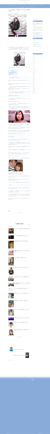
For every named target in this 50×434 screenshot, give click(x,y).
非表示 (13, 70)
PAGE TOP (25, 377)
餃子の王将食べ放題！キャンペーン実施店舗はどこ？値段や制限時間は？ (37, 36)
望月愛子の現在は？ (11, 73)
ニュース (34, 67)
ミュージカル (34, 70)
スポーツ (34, 61)
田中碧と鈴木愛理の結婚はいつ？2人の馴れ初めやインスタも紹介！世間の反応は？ (37, 27)
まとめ (10, 74)
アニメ (34, 55)
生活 (33, 82)
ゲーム (34, 58)
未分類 (34, 79)
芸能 (33, 85)
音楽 (33, 91)
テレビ (34, 64)
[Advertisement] (19, 41)
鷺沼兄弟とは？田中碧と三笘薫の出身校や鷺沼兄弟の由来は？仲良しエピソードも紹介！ (37, 30)
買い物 (34, 88)
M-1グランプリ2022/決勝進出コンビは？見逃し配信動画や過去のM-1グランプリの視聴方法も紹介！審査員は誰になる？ (37, 33)
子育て (34, 73)
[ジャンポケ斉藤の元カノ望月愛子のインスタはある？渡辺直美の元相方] (18, 223)
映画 (33, 76)
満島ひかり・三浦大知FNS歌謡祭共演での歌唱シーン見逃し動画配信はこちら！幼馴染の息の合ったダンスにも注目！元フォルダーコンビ (37, 24)
